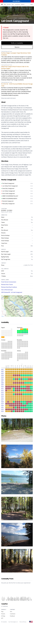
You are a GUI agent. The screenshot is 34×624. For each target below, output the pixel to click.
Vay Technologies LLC (13, 621)
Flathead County (12, 18)
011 (2, 388)
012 (2, 390)
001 (2, 369)
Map (5, 4)
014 (2, 394)
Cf (2, 4)
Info (13, 4)
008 (2, 383)
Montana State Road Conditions (9, 287)
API (2, 618)
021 (2, 407)
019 (2, 404)
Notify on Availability (17, 43)
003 (2, 373)
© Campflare (4, 621)
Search (22, 4)
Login (31, 4)
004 (2, 375)
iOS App (3, 616)
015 (2, 396)
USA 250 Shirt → (17, 1)
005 (2, 377)
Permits (9, 4)
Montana (3, 18)
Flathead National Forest (26, 18)
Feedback (12, 616)
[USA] (31, 622)
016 (2, 398)
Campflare (4, 604)
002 (2, 371)
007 (2, 381)
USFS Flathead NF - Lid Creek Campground (11, 292)
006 (2, 379)
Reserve (17, 47)
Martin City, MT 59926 (6, 212)
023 (2, 411)
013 (2, 392)
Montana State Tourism (7, 284)
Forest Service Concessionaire (8, 282)
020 (2, 405)
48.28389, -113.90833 (6, 210)
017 (2, 400)
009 (2, 385)
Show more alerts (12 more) (8, 98)
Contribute (17, 4)
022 (2, 409)
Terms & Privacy (22, 621)
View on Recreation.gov (7, 289)
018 (2, 402)
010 (2, 386)
